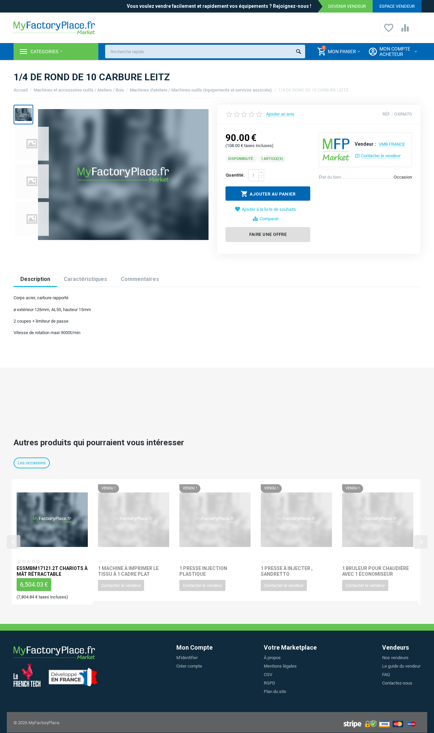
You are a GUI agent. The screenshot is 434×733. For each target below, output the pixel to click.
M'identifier (187, 657)
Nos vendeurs (395, 657)
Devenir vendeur (347, 6)
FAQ (386, 674)
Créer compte (189, 666)
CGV (268, 674)
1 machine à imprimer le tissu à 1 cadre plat (128, 571)
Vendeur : (365, 144)
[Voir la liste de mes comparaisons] (405, 31)
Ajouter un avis (280, 114)
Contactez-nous (397, 683)
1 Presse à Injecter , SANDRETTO (287, 571)
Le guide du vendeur (401, 666)
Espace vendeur (397, 6)
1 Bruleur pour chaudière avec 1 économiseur (375, 571)
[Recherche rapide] (298, 51)
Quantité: (235, 175)
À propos (272, 657)
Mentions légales (280, 666)
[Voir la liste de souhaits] (388, 31)
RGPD (269, 683)
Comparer (269, 218)
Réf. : (387, 114)
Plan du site (275, 691)
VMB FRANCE (392, 144)
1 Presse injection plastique (203, 571)
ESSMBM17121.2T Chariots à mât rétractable (52, 571)
